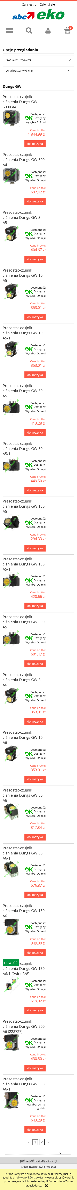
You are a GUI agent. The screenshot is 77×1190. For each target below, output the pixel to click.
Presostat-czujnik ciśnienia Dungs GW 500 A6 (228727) (24, 1026)
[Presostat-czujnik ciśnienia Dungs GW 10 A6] (11, 753)
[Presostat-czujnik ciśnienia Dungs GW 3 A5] (11, 233)
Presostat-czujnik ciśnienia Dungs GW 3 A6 (21, 679)
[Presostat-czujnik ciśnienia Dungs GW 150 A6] (11, 927)
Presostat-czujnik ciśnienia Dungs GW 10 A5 (23, 275)
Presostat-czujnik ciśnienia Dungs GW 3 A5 (21, 217)
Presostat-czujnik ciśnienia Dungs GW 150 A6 (24, 910)
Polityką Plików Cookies (29, 1177)
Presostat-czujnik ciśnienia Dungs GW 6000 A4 (20, 101)
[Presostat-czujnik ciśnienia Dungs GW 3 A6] (11, 696)
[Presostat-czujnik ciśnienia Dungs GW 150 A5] (11, 522)
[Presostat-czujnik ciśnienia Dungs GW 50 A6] (11, 811)
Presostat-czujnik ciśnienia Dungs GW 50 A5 (23, 390)
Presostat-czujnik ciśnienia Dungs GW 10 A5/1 (23, 332)
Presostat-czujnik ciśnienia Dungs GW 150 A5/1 (24, 564)
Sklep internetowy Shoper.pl (38, 1166)
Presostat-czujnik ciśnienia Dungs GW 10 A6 (23, 737)
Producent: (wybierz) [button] (18, 60)
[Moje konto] (48, 30)
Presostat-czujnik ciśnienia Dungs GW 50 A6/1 (23, 853)
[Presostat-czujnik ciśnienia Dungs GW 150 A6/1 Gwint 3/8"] (11, 985)
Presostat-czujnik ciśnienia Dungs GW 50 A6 (23, 795)
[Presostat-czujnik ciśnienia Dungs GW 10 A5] (11, 291)
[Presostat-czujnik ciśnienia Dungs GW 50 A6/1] (11, 869)
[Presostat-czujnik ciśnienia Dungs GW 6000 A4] (11, 118)
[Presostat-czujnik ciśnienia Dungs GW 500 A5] (11, 638)
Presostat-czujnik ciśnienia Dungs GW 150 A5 (24, 506)
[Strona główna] (38, 13)
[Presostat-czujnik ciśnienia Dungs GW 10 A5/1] (11, 349)
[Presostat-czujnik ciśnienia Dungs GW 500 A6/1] (11, 1100)
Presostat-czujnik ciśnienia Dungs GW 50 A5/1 (23, 448)
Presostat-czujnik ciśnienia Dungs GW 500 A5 (24, 621)
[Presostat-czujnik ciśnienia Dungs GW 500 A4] (11, 176)
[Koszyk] (67, 30)
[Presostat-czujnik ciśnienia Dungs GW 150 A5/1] (11, 580)
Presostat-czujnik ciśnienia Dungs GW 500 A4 (24, 159)
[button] (9, 30)
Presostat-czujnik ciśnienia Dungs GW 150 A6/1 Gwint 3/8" (24, 968)
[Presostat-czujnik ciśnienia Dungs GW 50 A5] (11, 407)
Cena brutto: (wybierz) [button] (19, 70)
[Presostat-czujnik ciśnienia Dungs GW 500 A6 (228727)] (11, 1042)
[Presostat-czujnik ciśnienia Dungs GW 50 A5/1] (11, 465)
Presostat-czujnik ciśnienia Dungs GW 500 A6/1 (24, 1084)
